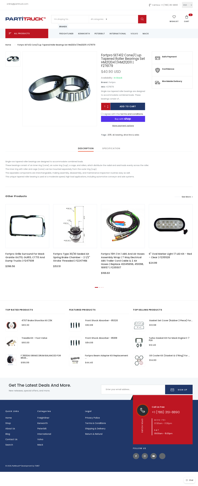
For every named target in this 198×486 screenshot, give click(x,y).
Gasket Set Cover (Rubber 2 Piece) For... (171, 320)
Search (9, 444)
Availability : (107, 77)
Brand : (104, 82)
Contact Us (11, 439)
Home (8, 44)
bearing (119, 134)
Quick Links (12, 411)
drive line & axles (131, 134)
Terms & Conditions (95, 423)
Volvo (134, 33)
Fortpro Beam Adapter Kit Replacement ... (106, 357)
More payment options (123, 125)
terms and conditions (131, 114)
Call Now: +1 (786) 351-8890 (165, 5)
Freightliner (66, 33)
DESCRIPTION (86, 148)
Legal (88, 411)
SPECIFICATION (111, 148)
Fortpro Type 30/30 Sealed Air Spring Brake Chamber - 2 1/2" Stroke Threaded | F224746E (71, 257)
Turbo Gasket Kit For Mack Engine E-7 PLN (169, 339)
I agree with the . (123, 114)
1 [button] (96, 287)
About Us (10, 428)
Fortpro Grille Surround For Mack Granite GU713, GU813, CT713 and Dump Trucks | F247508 (25, 257)
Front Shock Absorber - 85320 (101, 320)
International (118, 33)
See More (186, 196)
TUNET (37, 466)
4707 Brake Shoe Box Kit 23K (37, 320)
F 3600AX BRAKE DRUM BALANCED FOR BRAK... (41, 357)
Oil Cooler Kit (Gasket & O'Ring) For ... (169, 355)
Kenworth (84, 33)
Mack (146, 33)
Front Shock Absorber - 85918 (101, 338)
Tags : (104, 134)
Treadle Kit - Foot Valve (34, 338)
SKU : (103, 86)
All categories (97, 19)
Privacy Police (92, 417)
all (113, 134)
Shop (8, 423)
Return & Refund (93, 434)
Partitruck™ (16, 466)
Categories (44, 411)
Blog (7, 434)
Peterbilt (100, 33)
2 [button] (99, 287)
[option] (59, 89)
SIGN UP (182, 389)
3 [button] (101, 287)
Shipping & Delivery (95, 428)
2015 (110, 134)
